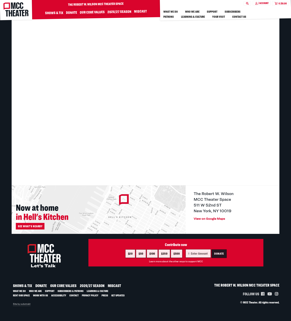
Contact (74, 295)
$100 (152, 253)
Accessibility (58, 295)
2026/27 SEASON (119, 11)
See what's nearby (30, 226)
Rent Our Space (21, 295)
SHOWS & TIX (54, 12)
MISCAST (140, 11)
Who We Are (192, 11)
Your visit (218, 16)
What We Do (170, 11)
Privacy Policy (90, 295)
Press (105, 295)
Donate (219, 253)
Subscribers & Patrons (71, 291)
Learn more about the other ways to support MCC (176, 261)
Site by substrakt (21, 304)
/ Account (263, 3)
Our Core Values (92, 12)
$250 (164, 253)
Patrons (168, 16)
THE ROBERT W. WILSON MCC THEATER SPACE (96, 4)
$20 (130, 253)
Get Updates (118, 295)
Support (212, 11)
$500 (176, 253)
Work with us (40, 295)
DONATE (71, 12)
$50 (141, 253)
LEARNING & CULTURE (193, 16)
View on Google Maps (209, 218)
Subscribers (232, 11)
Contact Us (239, 16)
